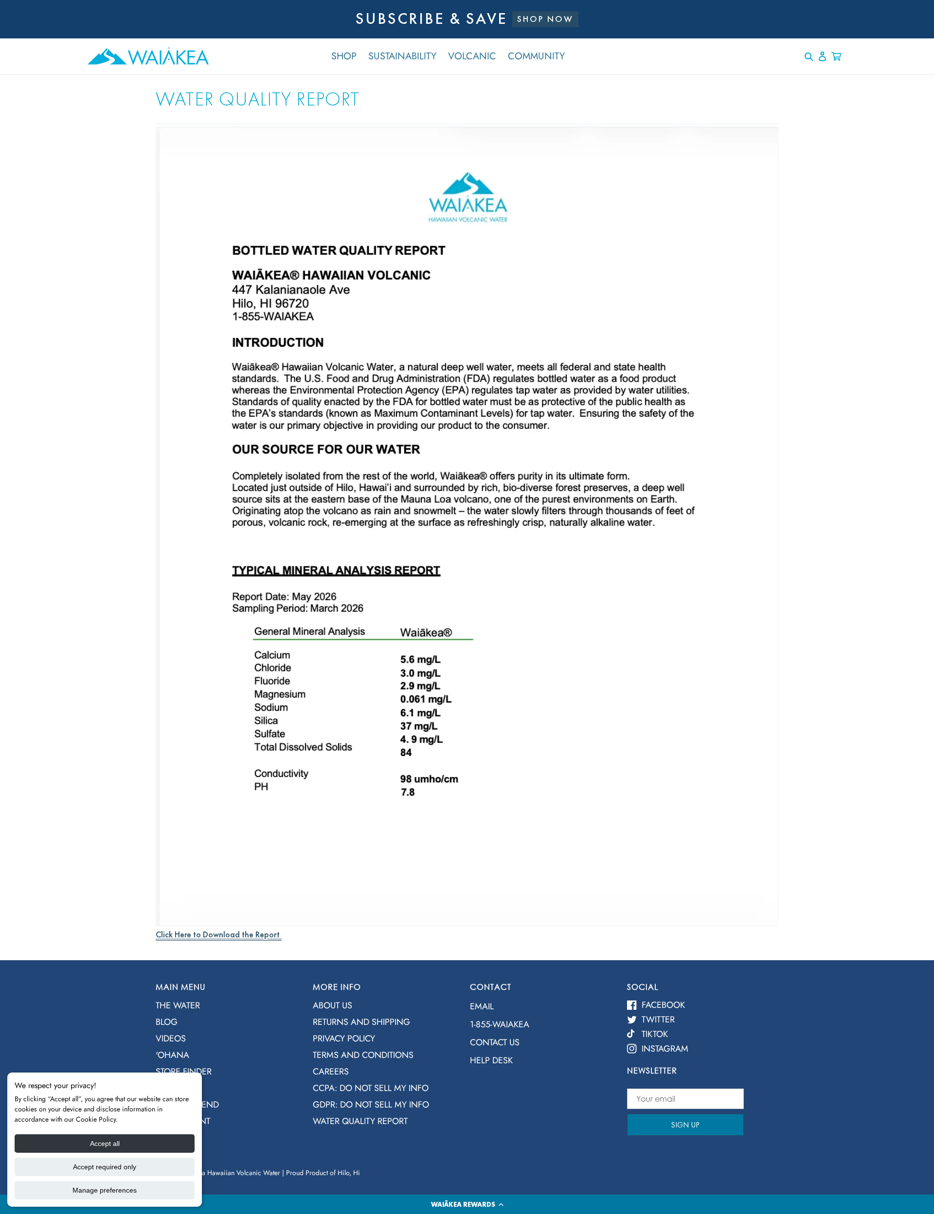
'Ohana (172, 1055)
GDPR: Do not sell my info (371, 1104)
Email (482, 1006)
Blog (167, 1022)
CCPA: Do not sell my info (371, 1088)
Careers (331, 1071)
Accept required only (104, 1167)
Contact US (495, 1042)
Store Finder (184, 1071)
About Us (332, 1005)
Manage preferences (104, 1190)
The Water (178, 1005)
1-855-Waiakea (499, 1024)
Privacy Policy (344, 1038)
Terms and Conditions (363, 1055)
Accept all (105, 1143)
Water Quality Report (360, 1121)
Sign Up (685, 1125)
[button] (467, 1204)
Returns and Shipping (361, 1022)
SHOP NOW (545, 18)
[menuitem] (227, 1008)
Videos (171, 1038)
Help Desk (491, 1060)
